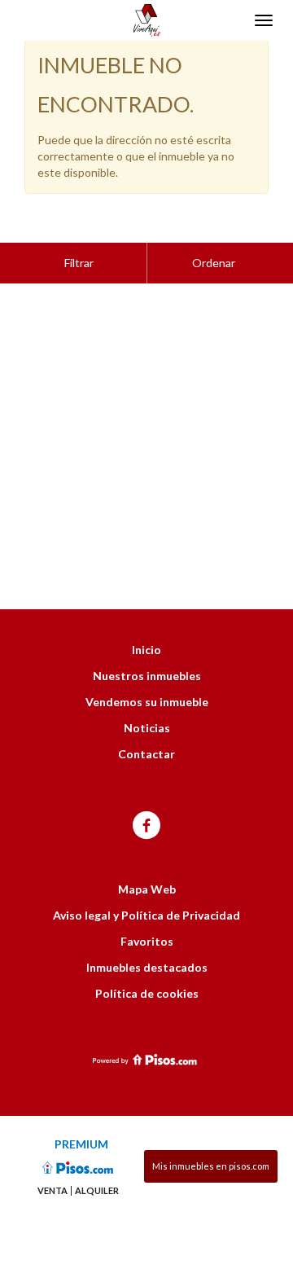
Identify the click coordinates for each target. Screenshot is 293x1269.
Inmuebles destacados (147, 967)
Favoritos (146, 941)
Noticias (147, 728)
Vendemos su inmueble (146, 702)
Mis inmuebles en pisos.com (210, 1166)
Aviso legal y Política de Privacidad (146, 915)
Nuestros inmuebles (147, 676)
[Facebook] (146, 826)
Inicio (146, 649)
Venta (52, 1191)
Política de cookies (147, 993)
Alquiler (97, 1191)
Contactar (146, 754)
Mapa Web (147, 889)
